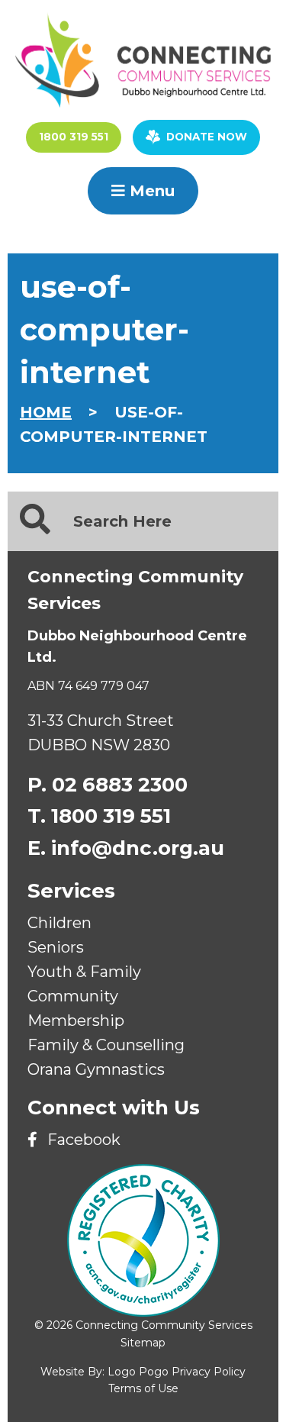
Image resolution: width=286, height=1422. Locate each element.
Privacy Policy (209, 1371)
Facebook (82, 1139)
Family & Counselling (106, 1045)
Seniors (55, 947)
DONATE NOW (206, 137)
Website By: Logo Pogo (104, 1371)
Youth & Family (84, 972)
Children (59, 923)
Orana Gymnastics (96, 1069)
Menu (150, 191)
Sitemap (143, 1342)
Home (46, 412)
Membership (75, 1020)
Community (72, 996)
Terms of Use (143, 1388)
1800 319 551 (73, 137)
